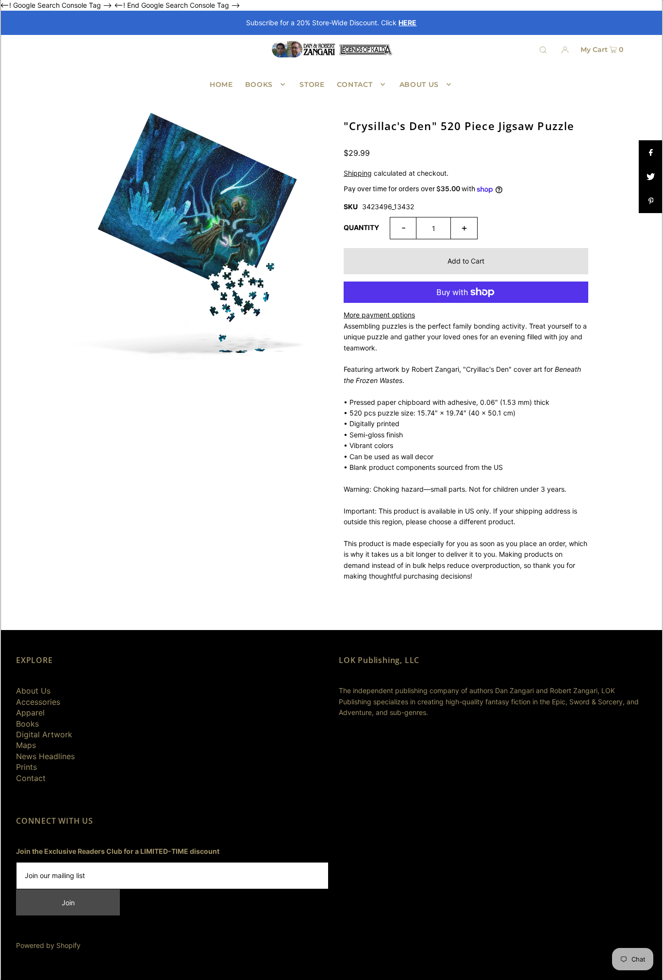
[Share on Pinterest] (651, 201)
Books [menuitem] (259, 84)
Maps (26, 745)
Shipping (358, 173)
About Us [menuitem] (419, 84)
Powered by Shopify (48, 945)
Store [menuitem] (312, 84)
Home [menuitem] (221, 84)
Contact (31, 778)
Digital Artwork (44, 734)
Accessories (38, 702)
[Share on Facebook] (651, 152)
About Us (33, 691)
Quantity (361, 227)
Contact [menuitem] (355, 84)
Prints (26, 767)
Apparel (30, 712)
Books (27, 724)
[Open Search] (543, 49)
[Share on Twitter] (651, 177)
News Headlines (45, 756)
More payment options (379, 315)
